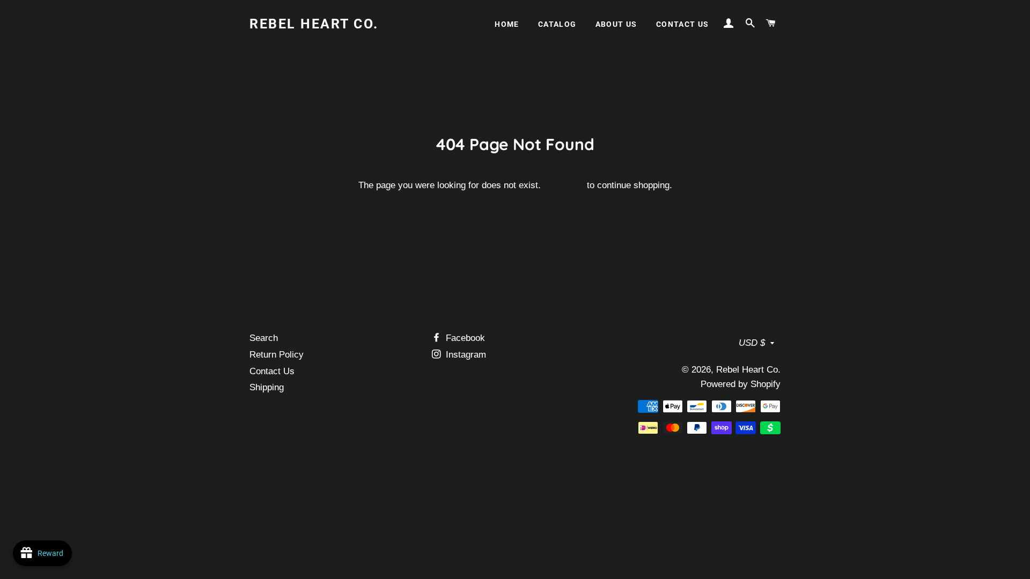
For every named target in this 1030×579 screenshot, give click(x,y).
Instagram (464, 355)
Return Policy (276, 355)
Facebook (464, 338)
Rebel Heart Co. (314, 24)
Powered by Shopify (741, 384)
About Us (616, 24)
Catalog (557, 24)
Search (263, 338)
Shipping (266, 387)
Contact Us (682, 24)
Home (507, 24)
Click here (563, 185)
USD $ (752, 343)
